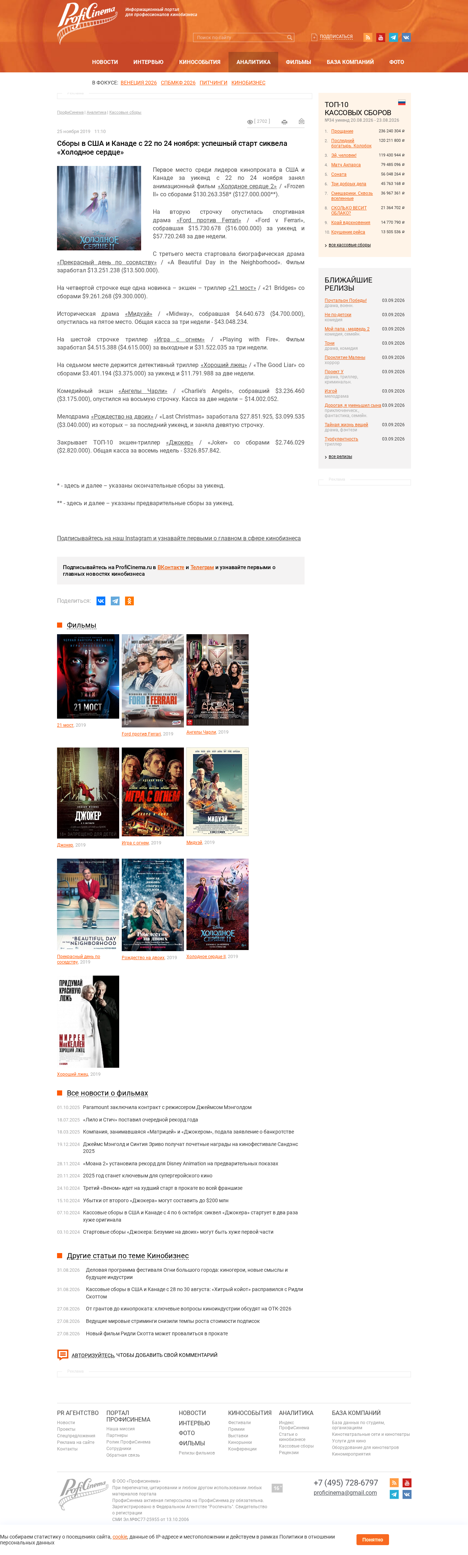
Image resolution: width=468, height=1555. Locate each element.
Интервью (148, 62)
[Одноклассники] (129, 601)
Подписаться (336, 36)
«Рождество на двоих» (122, 416)
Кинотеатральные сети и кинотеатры (371, 1434)
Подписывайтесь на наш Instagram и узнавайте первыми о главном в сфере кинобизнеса (179, 538)
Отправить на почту (302, 121)
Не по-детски (338, 314)
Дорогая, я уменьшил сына (353, 405)
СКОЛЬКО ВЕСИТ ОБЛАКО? (349, 210)
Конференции (242, 1449)
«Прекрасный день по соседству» (107, 262)
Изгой (331, 391)
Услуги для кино (349, 1441)
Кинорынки (240, 1442)
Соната (339, 174)
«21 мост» (242, 287)
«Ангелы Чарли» (142, 390)
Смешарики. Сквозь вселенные (352, 196)
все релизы (340, 456)
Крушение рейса (348, 232)
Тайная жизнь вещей (346, 424)
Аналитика (254, 62)
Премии (236, 1429)
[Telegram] (115, 601)
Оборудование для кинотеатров (365, 1447)
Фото (396, 62)
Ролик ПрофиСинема (128, 1442)
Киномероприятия (351, 1454)
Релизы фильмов (197, 1453)
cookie (120, 1537)
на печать (284, 122)
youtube (380, 37)
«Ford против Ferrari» (209, 220)
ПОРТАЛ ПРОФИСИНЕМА (128, 1416)
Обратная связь (123, 1455)
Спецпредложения (76, 1435)
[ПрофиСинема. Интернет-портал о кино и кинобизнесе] (87, 15)
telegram (393, 37)
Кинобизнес (248, 83)
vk (406, 37)
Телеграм (202, 567)
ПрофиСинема (70, 112)
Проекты (66, 1429)
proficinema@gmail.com (345, 1492)
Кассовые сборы (125, 112)
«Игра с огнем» (179, 339)
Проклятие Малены (345, 357)
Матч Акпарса (346, 164)
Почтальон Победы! (346, 300)
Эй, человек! (343, 155)
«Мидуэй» (138, 313)
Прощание (342, 131)
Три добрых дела (348, 183)
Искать (289, 37)
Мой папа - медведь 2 (347, 329)
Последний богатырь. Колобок (351, 143)
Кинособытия (199, 62)
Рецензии (289, 1452)
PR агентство (78, 1413)
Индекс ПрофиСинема (294, 1425)
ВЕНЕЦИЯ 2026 (139, 83)
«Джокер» (179, 442)
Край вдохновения (350, 222)
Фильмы (298, 62)
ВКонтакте (171, 567)
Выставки (238, 1435)
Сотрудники (118, 1448)
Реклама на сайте (75, 1442)
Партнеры (117, 1435)
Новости (105, 62)
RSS (368, 37)
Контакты (67, 1449)
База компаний (350, 62)
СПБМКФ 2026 (178, 83)
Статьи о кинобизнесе (292, 1437)
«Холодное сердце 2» (247, 186)
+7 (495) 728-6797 (346, 1482)
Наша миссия (120, 1428)
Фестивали (239, 1422)
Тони (330, 343)
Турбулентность (341, 439)
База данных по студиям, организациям (358, 1425)
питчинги (213, 83)
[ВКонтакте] (101, 601)
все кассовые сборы (350, 244)
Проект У (334, 371)
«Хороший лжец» (224, 365)
